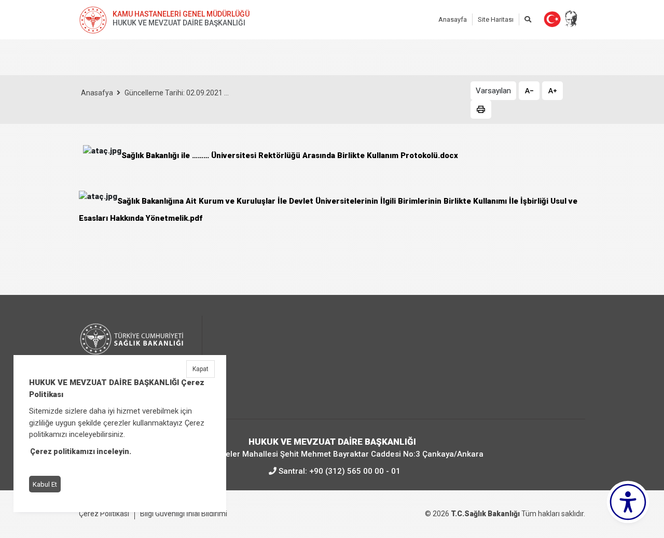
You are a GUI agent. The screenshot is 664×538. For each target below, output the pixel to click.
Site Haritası (496, 19)
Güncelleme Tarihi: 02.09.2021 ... (177, 93)
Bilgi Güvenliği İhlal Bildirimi (183, 513)
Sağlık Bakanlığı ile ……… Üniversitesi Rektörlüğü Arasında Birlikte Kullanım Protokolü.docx (289, 155)
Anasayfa (452, 19)
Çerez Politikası (104, 513)
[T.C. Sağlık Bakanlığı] (137, 348)
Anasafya (97, 93)
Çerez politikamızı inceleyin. (80, 451)
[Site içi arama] (527, 19)
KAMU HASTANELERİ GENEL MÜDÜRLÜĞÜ (181, 14)
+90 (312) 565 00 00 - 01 (354, 471)
